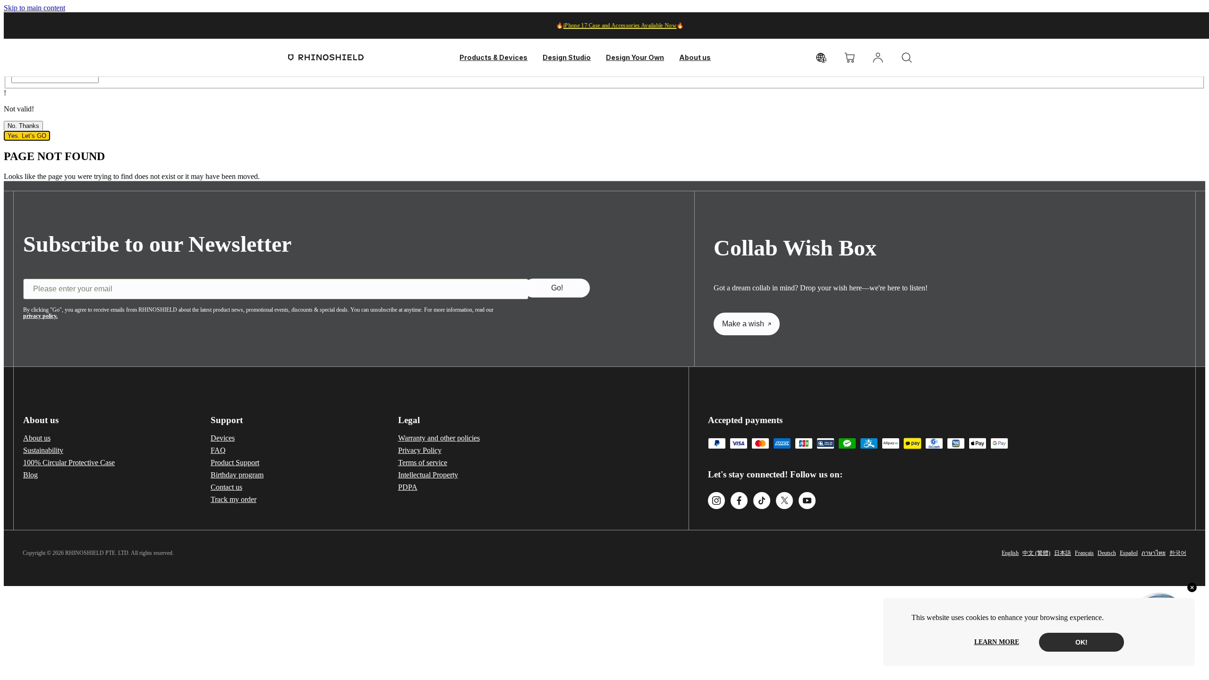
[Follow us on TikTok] (761, 501)
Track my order (233, 499)
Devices (223, 438)
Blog (30, 475)
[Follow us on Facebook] (739, 501)
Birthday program (237, 475)
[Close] (1192, 587)
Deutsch (1107, 553)
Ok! (1081, 642)
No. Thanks (23, 125)
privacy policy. (40, 316)
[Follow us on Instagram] (716, 501)
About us (695, 57)
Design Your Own (635, 57)
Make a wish (743, 324)
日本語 (1062, 553)
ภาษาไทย (1153, 553)
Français (1084, 553)
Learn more (996, 642)
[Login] (878, 57)
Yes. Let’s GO (27, 135)
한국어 (1177, 553)
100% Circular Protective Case (69, 463)
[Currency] (821, 57)
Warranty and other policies (439, 438)
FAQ (218, 450)
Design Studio (567, 57)
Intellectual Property (428, 475)
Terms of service (422, 463)
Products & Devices (494, 57)
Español (1129, 553)
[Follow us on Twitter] (784, 501)
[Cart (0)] (849, 57)
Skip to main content (34, 8)
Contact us (226, 487)
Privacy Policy (420, 450)
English (1010, 553)
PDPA (407, 487)
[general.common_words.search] (906, 57)
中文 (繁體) (1036, 553)
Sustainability (43, 450)
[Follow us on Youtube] (807, 501)
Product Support (235, 463)
